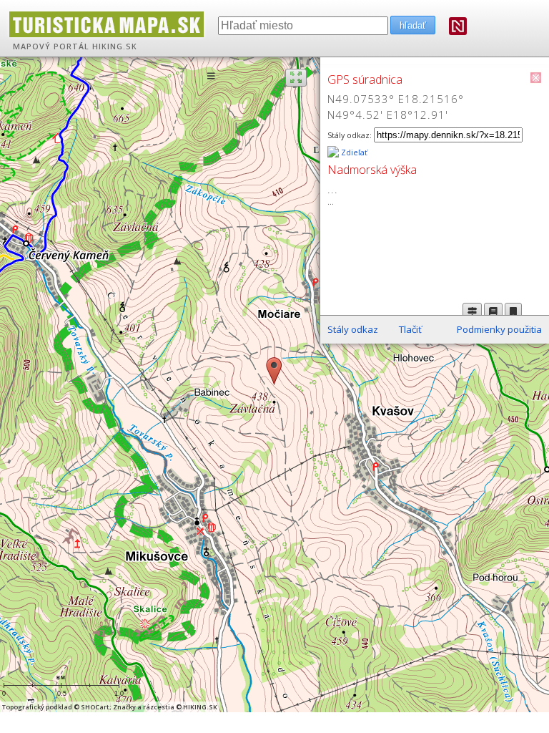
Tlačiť (410, 329)
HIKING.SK (114, 47)
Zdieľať (353, 152)
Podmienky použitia (499, 329)
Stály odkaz (352, 329)
